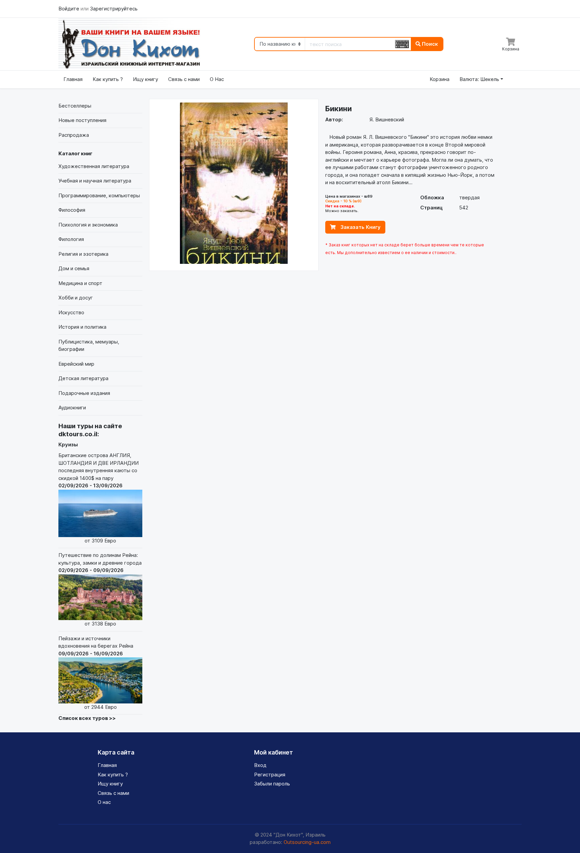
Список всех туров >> (87, 718)
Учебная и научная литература (94, 180)
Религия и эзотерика (83, 254)
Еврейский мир (76, 364)
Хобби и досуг (75, 297)
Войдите (69, 8)
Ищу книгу (145, 79)
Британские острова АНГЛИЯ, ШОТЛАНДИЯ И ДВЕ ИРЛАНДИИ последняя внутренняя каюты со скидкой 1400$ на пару (98, 497)
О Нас (217, 79)
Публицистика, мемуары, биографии (88, 345)
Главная (73, 79)
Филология (71, 239)
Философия (71, 210)
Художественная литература (93, 166)
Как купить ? (108, 79)
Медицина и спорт (80, 283)
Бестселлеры (74, 106)
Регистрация (269, 774)
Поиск (429, 44)
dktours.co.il (77, 434)
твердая (469, 197)
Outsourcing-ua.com (307, 842)
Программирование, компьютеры (99, 195)
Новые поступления (82, 120)
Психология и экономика (88, 224)
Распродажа (73, 135)
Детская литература (83, 378)
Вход (260, 765)
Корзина (439, 79)
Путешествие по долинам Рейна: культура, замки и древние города (100, 589)
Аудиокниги (72, 407)
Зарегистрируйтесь (114, 8)
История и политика (82, 327)
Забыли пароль (272, 783)
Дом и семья (73, 268)
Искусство (71, 312)
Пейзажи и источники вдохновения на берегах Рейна (95, 672)
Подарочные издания (84, 393)
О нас (104, 802)
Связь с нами (184, 79)
